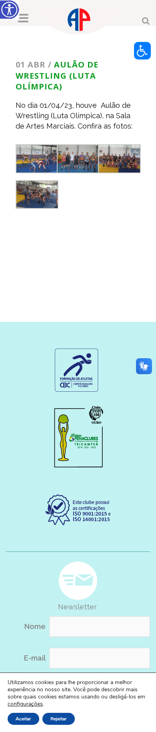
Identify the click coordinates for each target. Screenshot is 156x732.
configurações (25, 704)
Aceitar (23, 719)
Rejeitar (58, 719)
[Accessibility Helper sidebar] (9, 9)
